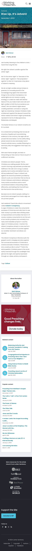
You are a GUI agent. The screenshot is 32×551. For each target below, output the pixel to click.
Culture (7, 263)
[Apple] (8, 527)
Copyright (16, 543)
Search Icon (27, 3)
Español (11, 546)
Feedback (20, 546)
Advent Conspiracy (12, 206)
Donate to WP (8, 516)
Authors (25, 543)
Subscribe (7, 543)
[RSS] (11, 527)
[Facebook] (2, 527)
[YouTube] (5, 527)
